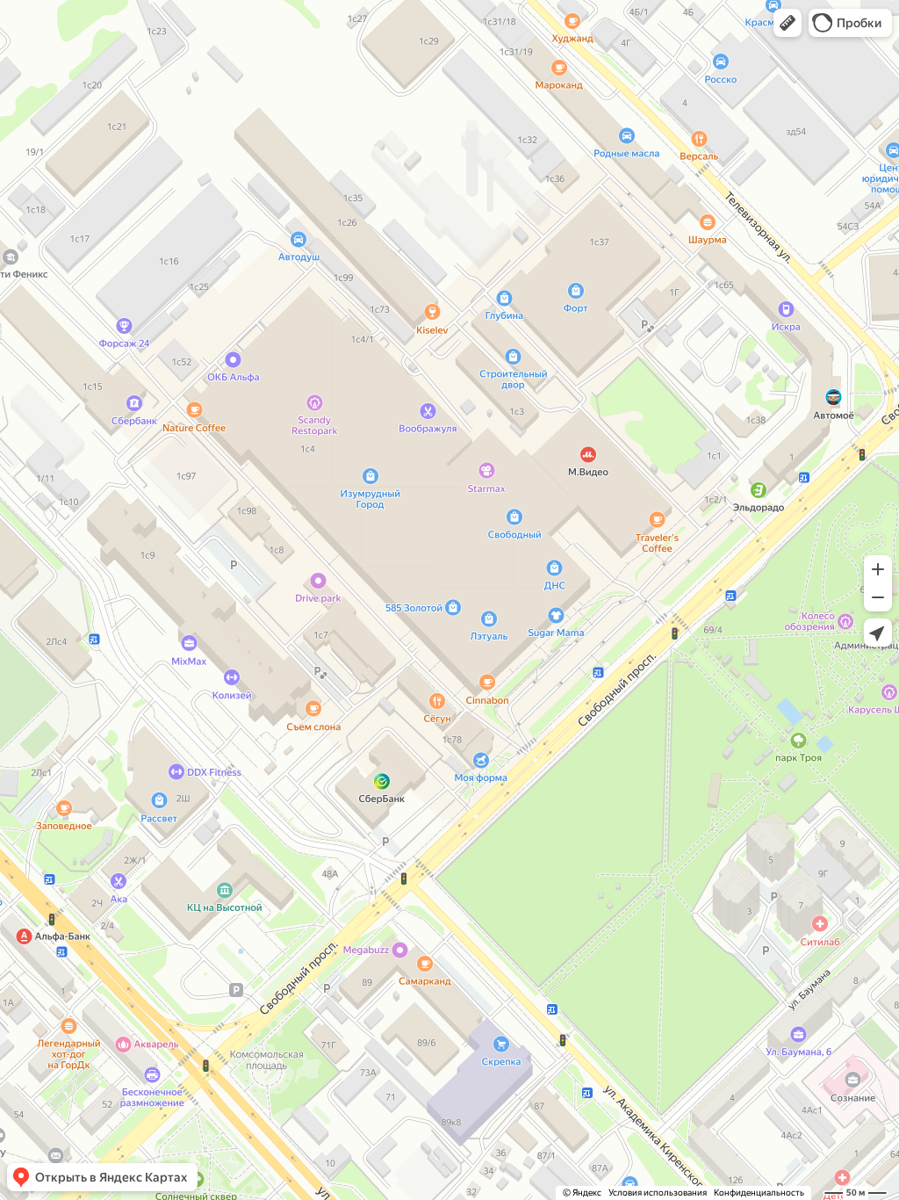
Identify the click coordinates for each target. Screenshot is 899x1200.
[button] (787, 23)
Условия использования (657, 1192)
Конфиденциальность (759, 1192)
